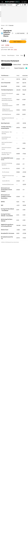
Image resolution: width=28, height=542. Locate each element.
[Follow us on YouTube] (25, 5)
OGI (6, 25)
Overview (4, 55)
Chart (22, 55)
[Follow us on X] (20, 5)
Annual (3, 68)
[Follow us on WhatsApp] (23, 5)
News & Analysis (10, 55)
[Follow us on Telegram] (27, 5)
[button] (2, 1)
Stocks (2, 25)
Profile (17, 55)
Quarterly (8, 68)
